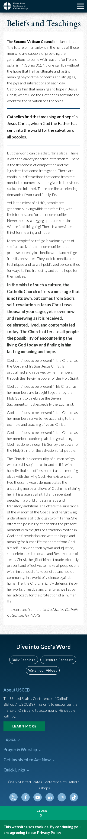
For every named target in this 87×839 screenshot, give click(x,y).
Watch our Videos (42, 670)
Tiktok (74, 797)
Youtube (37, 797)
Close (42, 810)
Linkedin (49, 797)
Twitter (13, 797)
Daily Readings (23, 660)
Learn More (24, 726)
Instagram (62, 797)
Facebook (25, 797)
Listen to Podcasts (58, 660)
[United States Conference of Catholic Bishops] (17, 6)
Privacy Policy (49, 832)
